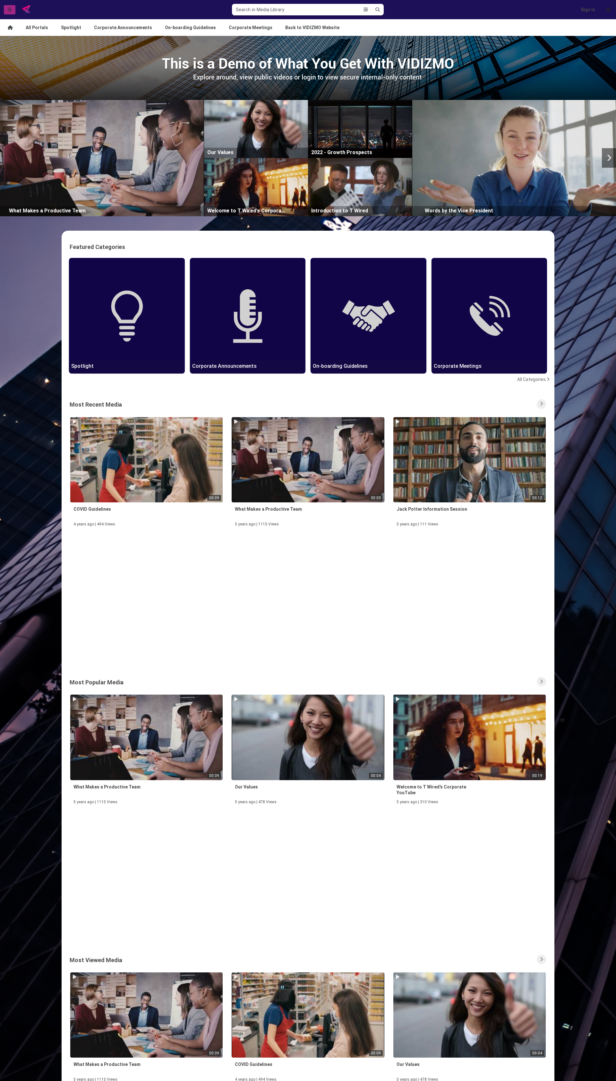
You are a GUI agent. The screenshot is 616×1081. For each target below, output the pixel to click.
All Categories (531, 379)
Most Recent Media (96, 404)
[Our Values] (256, 128)
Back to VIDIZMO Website (312, 27)
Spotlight (71, 27)
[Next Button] (609, 158)
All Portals (37, 27)
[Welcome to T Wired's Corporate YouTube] (256, 186)
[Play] (100, 157)
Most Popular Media (97, 682)
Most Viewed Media (96, 960)
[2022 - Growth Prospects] (360, 128)
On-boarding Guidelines (190, 27)
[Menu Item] (10, 27)
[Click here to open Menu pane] (9, 9)
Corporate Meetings (250, 27)
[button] (366, 9)
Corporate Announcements (123, 27)
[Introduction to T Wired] (360, 186)
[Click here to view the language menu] (608, 9)
